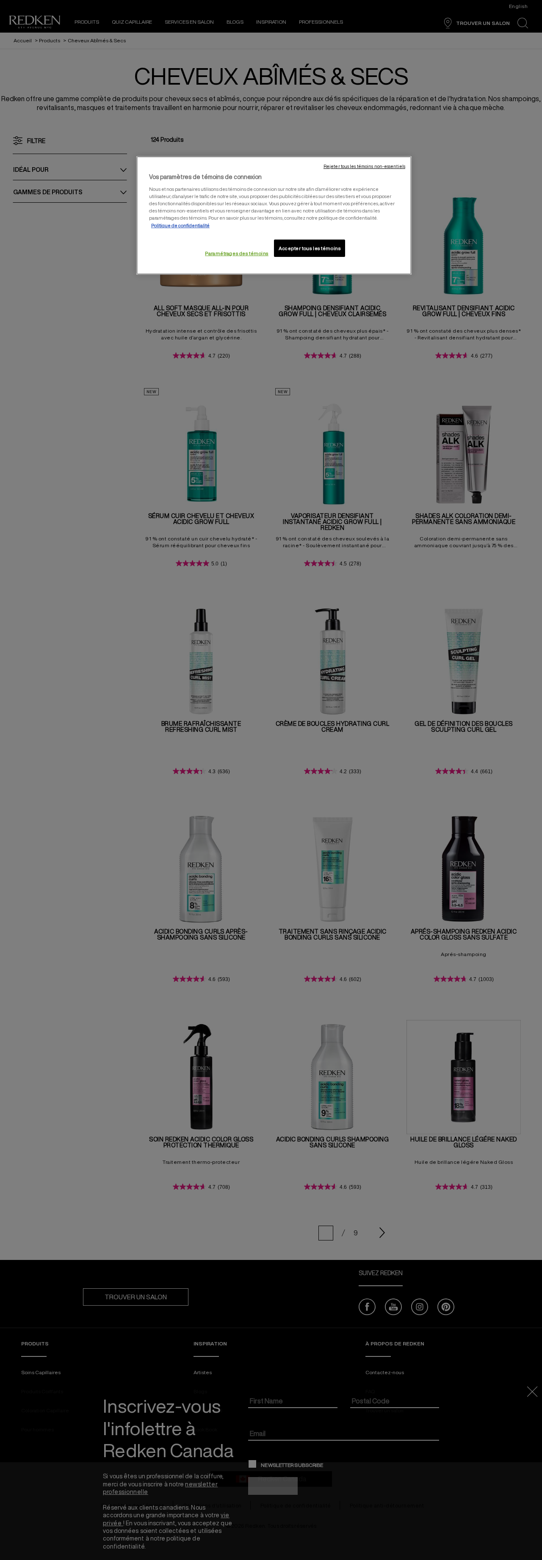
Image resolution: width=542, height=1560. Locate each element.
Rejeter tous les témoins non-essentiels (364, 166)
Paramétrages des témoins (236, 253)
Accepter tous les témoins (309, 248)
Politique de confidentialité (180, 225)
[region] (274, 215)
